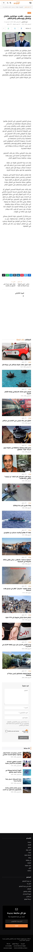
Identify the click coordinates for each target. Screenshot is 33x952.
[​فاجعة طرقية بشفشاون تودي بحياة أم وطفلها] (16, 660)
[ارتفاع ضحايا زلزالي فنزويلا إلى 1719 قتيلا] (16, 604)
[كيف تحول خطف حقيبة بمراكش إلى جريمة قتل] (16, 351)
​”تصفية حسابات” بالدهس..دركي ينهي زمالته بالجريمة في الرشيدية (17, 560)
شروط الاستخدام (27, 894)
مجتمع (29, 847)
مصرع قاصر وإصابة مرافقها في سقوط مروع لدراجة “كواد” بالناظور (17, 448)
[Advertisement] (16, 99)
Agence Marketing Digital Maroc (11, 940)
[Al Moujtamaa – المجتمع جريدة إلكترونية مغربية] (16, 2)
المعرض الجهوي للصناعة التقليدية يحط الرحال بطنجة (13, 762)
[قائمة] (30, 3)
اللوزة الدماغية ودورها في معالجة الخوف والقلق (13, 771)
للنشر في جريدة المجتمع (25, 886)
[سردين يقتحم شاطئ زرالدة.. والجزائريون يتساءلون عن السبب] (27, 790)
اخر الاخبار (28, 897)
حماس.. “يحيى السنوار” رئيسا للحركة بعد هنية (23, 285)
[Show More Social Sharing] (3, 28)
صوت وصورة (28, 865)
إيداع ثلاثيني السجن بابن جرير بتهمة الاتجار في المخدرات (16, 645)
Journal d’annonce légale (20, 946)
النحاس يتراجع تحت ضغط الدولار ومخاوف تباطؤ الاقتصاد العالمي (12, 754)
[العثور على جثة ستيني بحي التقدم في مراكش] (16, 407)
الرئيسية (21, 7)
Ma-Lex (8, 944)
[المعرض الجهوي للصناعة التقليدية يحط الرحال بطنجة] (27, 764)
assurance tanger (8, 948)
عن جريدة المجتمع (26, 881)
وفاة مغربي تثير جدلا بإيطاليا (22, 505)
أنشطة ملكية (28, 855)
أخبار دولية (28, 850)
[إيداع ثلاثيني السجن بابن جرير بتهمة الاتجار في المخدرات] (16, 631)
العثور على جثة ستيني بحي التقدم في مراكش (16, 420)
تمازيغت (29, 863)
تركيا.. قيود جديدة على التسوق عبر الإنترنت (9, 285)
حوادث (17, 7)
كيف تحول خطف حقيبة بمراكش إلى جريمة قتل (16, 364)
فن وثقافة (28, 860)
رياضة (29, 858)
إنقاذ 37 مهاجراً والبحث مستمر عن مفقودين (17, 532)
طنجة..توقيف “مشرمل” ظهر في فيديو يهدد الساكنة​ (17, 589)
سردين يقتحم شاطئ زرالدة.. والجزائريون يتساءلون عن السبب (12, 789)
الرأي (30, 868)
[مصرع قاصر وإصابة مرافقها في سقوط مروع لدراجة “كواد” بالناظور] (16, 434)
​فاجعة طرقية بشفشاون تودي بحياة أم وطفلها (19, 674)
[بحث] (10, 3)
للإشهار (29, 889)
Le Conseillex (8, 946)
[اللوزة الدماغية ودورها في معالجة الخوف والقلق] (27, 772)
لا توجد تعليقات (16, 24)
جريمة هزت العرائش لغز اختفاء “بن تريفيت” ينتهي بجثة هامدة (17, 477)
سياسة (29, 842)
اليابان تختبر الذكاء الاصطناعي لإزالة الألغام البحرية (18, 392)
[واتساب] (8, 28)
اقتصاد (29, 845)
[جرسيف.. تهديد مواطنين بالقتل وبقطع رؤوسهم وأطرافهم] (16, 39)
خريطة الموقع (27, 899)
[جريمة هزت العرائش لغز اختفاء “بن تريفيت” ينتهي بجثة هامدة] (16, 463)
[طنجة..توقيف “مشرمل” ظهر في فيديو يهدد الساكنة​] (16, 575)
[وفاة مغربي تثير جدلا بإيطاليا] (16, 492)
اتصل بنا (29, 884)
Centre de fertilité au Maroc (20, 948)
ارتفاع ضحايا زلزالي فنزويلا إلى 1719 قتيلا (18, 617)
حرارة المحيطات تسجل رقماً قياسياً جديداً (13, 780)
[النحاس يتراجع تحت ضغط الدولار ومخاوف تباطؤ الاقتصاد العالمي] (27, 755)
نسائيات (29, 871)
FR (3, 3)
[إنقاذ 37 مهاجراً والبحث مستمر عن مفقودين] (16, 519)
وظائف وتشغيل (27, 891)
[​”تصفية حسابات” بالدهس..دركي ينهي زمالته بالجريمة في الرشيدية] (16, 546)
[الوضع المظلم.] (8, 3)
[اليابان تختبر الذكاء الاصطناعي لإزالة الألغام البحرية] (16, 378)
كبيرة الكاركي (25, 22)
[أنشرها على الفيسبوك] (21, 28)
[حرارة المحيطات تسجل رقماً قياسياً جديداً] (27, 781)
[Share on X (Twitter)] (15, 28)
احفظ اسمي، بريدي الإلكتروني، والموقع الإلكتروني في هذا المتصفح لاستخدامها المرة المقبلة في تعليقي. (17, 723)
